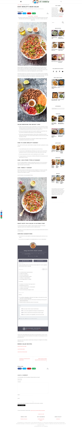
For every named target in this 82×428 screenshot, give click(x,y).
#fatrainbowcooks (41, 329)
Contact (58, 418)
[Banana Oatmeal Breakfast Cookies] (54, 164)
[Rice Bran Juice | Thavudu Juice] (61, 57)
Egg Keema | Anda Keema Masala (60, 136)
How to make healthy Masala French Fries (54, 100)
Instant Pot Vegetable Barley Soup (55, 50)
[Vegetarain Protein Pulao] (55, 33)
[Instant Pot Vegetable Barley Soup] (55, 45)
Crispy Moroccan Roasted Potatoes (61, 152)
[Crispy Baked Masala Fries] (61, 82)
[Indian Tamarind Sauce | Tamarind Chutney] (55, 118)
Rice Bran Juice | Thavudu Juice (60, 62)
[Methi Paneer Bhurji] (62, 164)
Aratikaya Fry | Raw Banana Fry (54, 151)
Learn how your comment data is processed (37, 410)
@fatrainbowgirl (29, 329)
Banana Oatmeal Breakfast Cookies (53, 166)
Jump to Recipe (30, 16)
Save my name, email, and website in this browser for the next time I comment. (30, 403)
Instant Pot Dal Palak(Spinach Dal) (61, 38)
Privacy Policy (24, 418)
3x (46, 269)
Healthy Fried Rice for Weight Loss (58, 182)
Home (18, 4)
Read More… (61, 16)
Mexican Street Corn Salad (22, 346)
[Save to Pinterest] (1, 216)
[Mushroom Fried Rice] (54, 180)
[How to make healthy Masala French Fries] (55, 95)
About (41, 420)
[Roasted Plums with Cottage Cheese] (61, 45)
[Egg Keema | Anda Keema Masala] (61, 131)
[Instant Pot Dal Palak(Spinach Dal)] (61, 33)
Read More (54, 197)
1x (43, 269)
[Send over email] (1, 218)
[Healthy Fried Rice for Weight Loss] (58, 180)
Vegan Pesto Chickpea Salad (22, 351)
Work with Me (41, 418)
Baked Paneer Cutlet (58, 151)
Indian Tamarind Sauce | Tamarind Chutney (54, 124)
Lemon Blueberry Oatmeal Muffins (57, 166)
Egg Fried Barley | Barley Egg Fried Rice (61, 123)
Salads (21, 4)
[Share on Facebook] (1, 212)
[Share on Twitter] (1, 214)
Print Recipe (36, 16)
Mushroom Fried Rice (53, 181)
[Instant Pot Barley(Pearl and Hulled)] (55, 131)
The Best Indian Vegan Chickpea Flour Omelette (55, 87)
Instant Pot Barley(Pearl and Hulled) (54, 136)
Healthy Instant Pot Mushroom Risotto (61, 182)
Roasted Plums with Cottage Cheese (61, 50)
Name (19, 394)
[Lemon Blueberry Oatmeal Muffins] (58, 164)
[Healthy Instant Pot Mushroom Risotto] (62, 180)
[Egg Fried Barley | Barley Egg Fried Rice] (61, 118)
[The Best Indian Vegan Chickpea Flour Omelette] (55, 82)
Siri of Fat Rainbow (28, 253)
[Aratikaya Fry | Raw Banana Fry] (54, 149)
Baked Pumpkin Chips (55, 61)
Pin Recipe (41, 260)
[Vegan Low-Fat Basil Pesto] (61, 95)
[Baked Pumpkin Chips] (55, 57)
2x (44, 269)
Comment (19, 381)
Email (19, 398)
